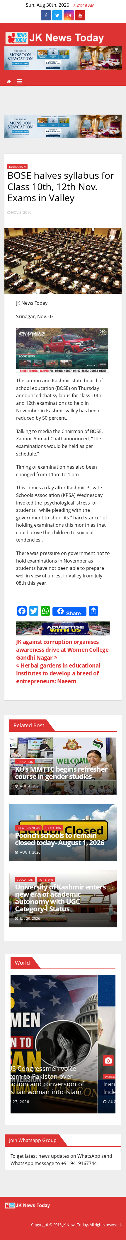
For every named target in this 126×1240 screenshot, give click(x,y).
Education (17, 166)
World (23, 1061)
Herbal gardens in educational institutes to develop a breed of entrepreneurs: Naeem (58, 673)
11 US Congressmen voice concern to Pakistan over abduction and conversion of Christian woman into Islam (59, 1080)
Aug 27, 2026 (34, 1101)
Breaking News (28, 828)
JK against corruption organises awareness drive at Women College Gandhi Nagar (62, 649)
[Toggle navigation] (19, 81)
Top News (45, 880)
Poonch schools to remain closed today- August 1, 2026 (59, 838)
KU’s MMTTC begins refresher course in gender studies (61, 772)
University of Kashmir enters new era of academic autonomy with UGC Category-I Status (60, 897)
